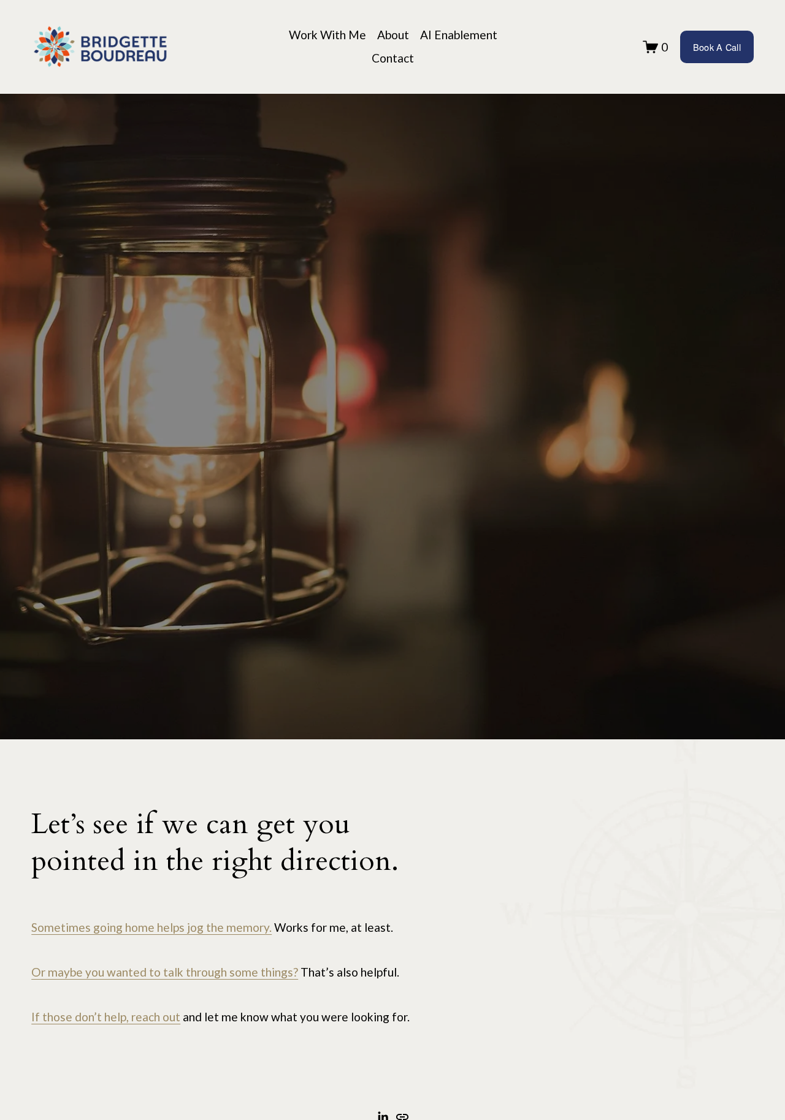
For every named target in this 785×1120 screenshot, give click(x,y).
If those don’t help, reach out (105, 1017)
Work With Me (327, 35)
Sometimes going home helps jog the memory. (151, 927)
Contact (393, 58)
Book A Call (717, 46)
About (393, 35)
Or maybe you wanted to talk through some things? (164, 972)
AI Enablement (458, 35)
